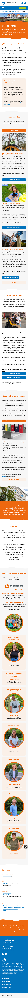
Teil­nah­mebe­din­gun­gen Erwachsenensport (14, 907)
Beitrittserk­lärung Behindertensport (12, 905)
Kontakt (4, 383)
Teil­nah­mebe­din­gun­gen (9, 894)
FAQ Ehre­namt (6, 910)
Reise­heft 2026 (7, 876)
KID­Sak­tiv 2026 (7, 893)
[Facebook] (22, 3)
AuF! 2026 (6, 883)
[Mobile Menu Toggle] (3, 8)
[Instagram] (25, 3)
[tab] (14, 130)
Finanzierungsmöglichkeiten (10, 909)
